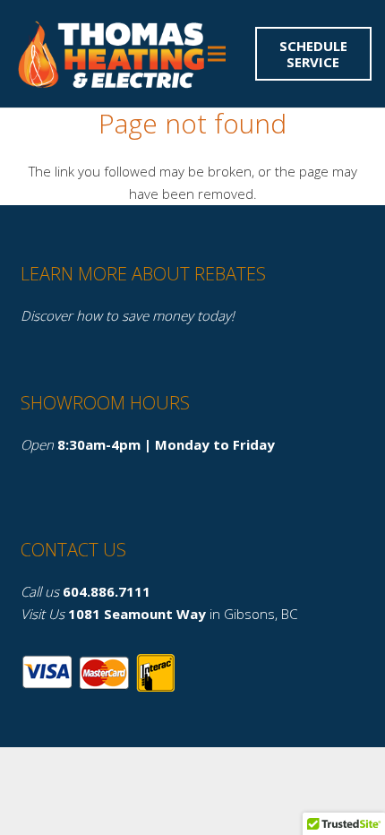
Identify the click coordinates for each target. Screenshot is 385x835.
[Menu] (216, 53)
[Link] (109, 54)
